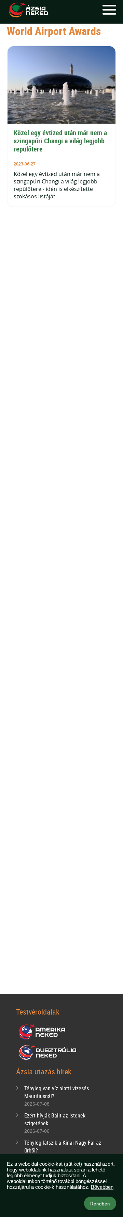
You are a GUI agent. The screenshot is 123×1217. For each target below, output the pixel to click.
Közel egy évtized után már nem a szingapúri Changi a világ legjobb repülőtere (61, 141)
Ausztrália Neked (48, 1052)
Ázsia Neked (28, 10)
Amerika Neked (44, 1032)
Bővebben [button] (102, 1187)
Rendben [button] (100, 1203)
